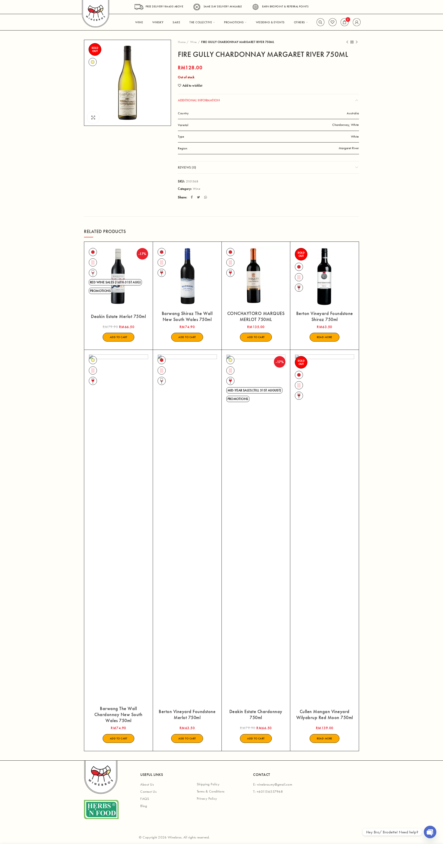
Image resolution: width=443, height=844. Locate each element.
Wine (193, 42)
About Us (147, 784)
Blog (143, 806)
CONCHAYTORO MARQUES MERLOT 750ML (256, 316)
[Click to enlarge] (93, 117)
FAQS (144, 798)
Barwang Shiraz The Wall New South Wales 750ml (187, 316)
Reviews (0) (187, 167)
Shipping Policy (208, 784)
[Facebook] (192, 197)
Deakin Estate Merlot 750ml (118, 316)
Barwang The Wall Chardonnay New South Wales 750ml (118, 714)
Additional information (199, 100)
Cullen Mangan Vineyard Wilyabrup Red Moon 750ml (324, 714)
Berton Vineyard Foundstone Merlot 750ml (187, 714)
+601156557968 (270, 791)
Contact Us (148, 791)
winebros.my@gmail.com (274, 784)
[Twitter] (199, 197)
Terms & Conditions (210, 791)
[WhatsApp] (206, 197)
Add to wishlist (192, 85)
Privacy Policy (207, 798)
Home (182, 42)
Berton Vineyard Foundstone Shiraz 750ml (324, 316)
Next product (356, 42)
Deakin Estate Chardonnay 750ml (255, 714)
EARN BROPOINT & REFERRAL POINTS (285, 6)
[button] (119, 337)
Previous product (347, 42)
